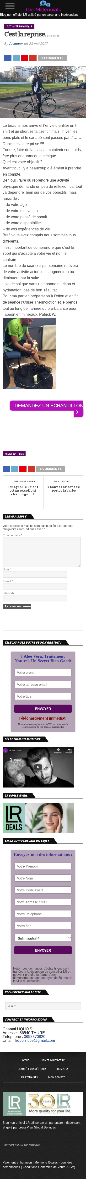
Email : (8, 1040)
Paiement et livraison (17, 1162)
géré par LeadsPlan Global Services (31, 1127)
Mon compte (56, 1077)
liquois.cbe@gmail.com (35, 1040)
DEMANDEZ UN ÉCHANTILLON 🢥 (49, 409)
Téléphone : (13, 1037)
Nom (7, 569)
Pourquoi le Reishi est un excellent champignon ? (22, 490)
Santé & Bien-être (52, 1060)
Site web (8, 593)
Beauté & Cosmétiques (32, 1069)
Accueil (26, 1060)
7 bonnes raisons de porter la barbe (63, 489)
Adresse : (11, 1033)
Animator (16, 44)
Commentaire (12, 535)
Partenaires (29, 1077)
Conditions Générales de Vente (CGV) (49, 1167)
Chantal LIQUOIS (17, 1029)
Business (63, 1069)
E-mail (8, 581)
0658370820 (34, 1037)
